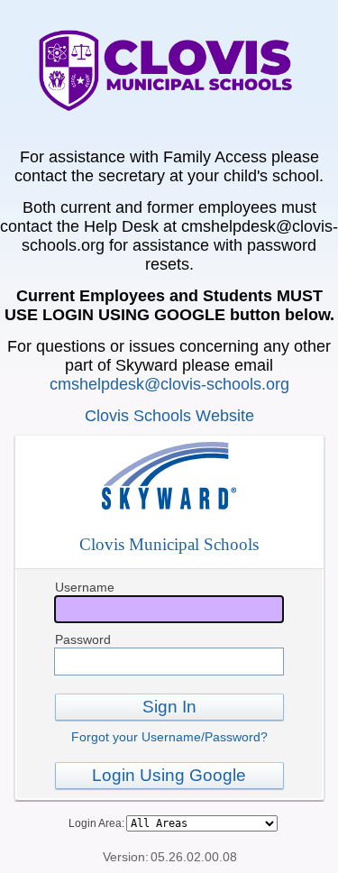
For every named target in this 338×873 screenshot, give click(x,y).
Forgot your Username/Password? (169, 737)
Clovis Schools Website (169, 416)
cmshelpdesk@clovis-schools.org (169, 384)
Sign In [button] (169, 706)
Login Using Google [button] (169, 775)
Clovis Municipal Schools (169, 544)
